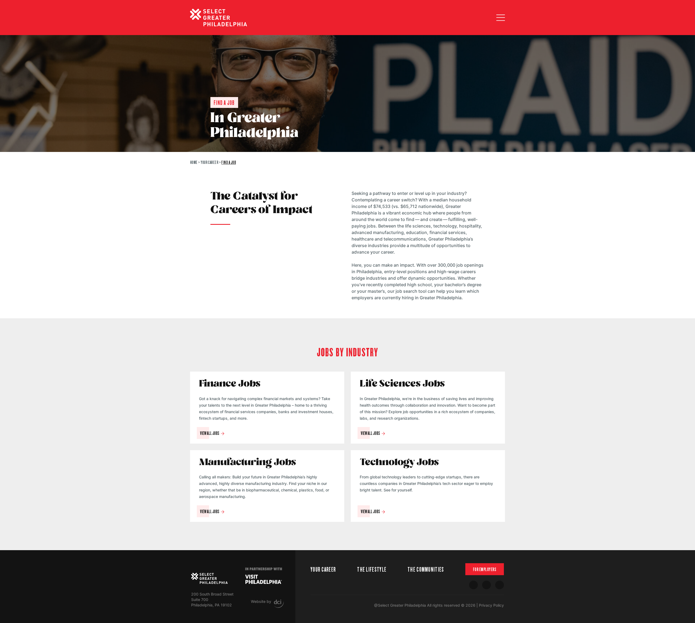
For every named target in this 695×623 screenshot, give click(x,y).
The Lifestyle (371, 569)
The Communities (425, 569)
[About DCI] (279, 604)
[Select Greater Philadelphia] (209, 578)
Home (194, 162)
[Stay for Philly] (218, 17)
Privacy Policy (491, 605)
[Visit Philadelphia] (263, 579)
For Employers (485, 569)
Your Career (209, 162)
